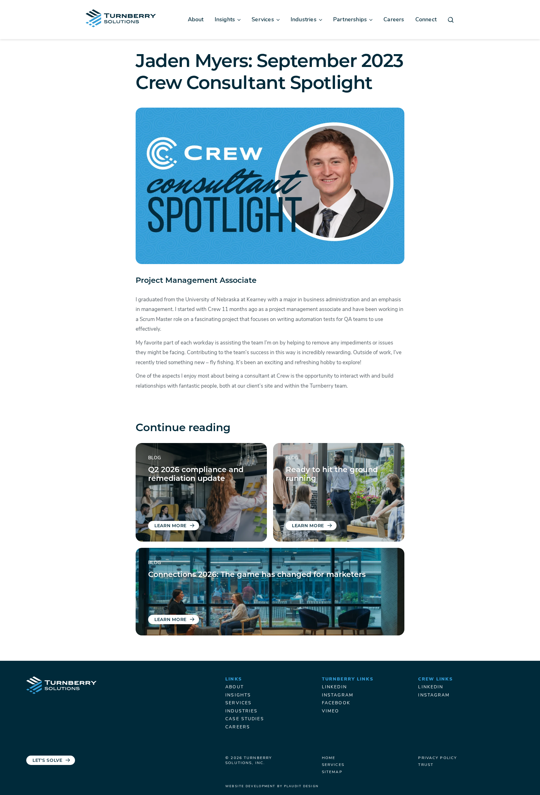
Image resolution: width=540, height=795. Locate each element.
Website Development (250, 786)
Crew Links (435, 679)
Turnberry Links (347, 679)
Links (233, 679)
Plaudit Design (301, 786)
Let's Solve (47, 760)
